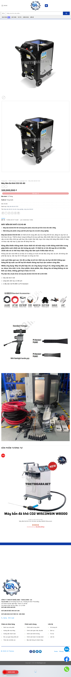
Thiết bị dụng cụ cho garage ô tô (18, 181)
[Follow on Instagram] (33, 651)
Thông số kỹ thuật (12, 220)
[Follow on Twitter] (37, 651)
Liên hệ (32, 17)
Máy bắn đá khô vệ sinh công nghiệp (13, 209)
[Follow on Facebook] (30, 651)
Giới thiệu (13, 17)
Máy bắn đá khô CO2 (34, 181)
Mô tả (3, 220)
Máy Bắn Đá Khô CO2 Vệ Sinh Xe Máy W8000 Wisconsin (35, 521)
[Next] (7, 96)
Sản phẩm (4, 17)
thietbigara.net (41, 663)
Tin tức (20, 17)
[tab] (3, 220)
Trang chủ (4, 181)
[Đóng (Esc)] (1, 666)
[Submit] (66, 13)
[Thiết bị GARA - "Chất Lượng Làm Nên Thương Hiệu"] (35, 5)
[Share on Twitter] (9, 213)
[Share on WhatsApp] (2, 213)
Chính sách (26, 17)
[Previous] (2, 173)
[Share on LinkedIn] (18, 213)
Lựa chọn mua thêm (26, 220)
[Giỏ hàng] (46, 5)
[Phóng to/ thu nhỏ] (6, 666)
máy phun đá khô (28, 209)
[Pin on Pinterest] (15, 213)
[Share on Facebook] (6, 213)
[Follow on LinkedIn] (40, 651)
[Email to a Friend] (12, 213)
